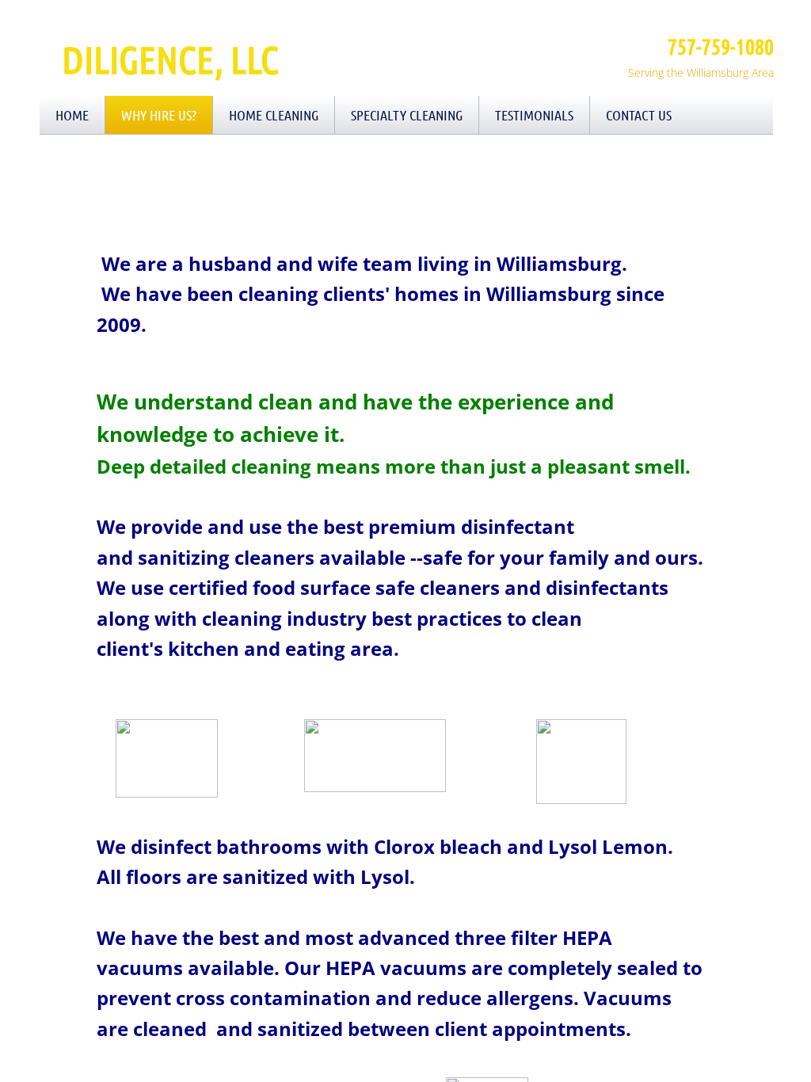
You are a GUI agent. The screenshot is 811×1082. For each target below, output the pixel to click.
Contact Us (639, 115)
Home (72, 115)
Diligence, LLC (170, 58)
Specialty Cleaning (407, 115)
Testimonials (534, 115)
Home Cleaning (273, 115)
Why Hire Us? (158, 115)
